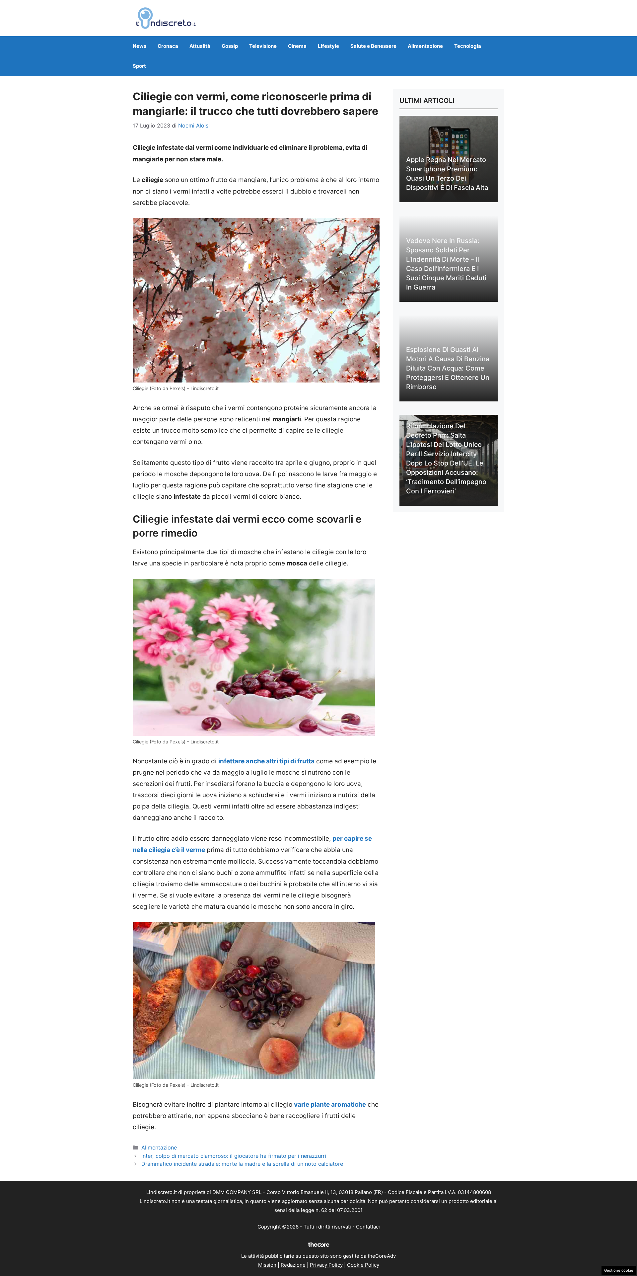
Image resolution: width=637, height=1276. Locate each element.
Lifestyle (328, 46)
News (139, 46)
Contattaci (368, 1227)
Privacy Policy (326, 1265)
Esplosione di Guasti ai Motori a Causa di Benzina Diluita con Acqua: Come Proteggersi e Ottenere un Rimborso (447, 368)
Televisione (263, 46)
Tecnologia (467, 46)
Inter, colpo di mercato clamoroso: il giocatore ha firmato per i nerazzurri (233, 1155)
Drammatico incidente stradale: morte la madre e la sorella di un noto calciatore (242, 1163)
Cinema (297, 46)
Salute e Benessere (373, 46)
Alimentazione (425, 46)
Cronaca (168, 46)
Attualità (199, 46)
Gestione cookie (618, 1270)
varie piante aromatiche (330, 1104)
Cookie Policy (363, 1265)
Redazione (293, 1265)
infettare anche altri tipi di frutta (266, 761)
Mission (267, 1265)
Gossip (230, 46)
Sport (139, 66)
